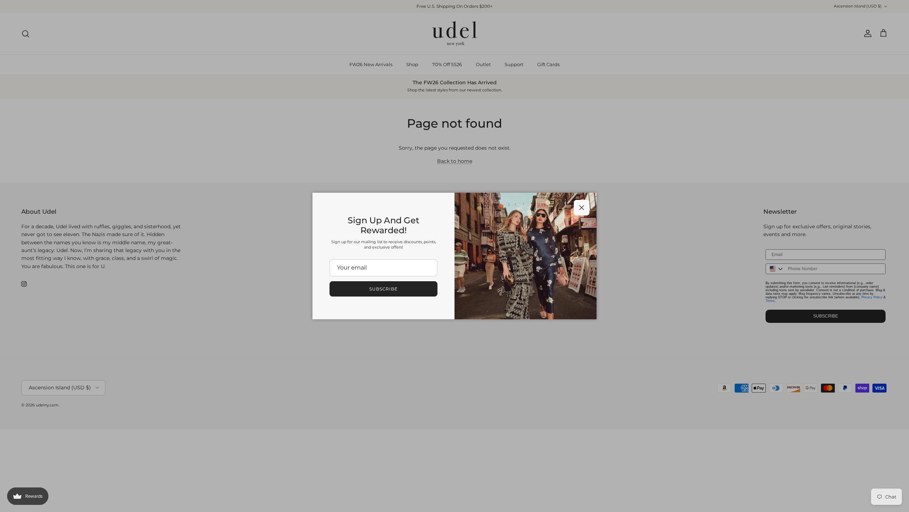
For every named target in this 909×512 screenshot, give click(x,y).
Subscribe (383, 289)
